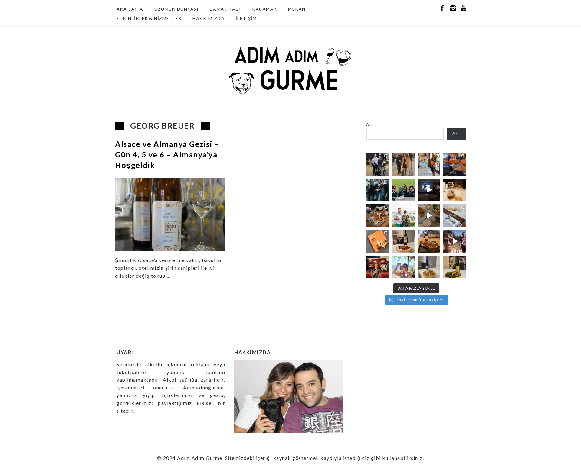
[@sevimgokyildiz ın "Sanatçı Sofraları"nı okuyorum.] (377, 241)
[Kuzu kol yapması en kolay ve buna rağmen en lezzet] (429, 241)
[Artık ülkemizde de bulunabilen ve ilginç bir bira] (454, 164)
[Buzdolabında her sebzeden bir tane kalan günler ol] (429, 267)
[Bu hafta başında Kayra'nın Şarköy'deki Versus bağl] (454, 241)
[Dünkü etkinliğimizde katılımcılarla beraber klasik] (377, 215)
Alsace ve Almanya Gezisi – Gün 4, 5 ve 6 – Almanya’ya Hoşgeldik (167, 154)
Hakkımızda (208, 18)
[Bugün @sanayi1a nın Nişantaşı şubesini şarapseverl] (377, 190)
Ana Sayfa (130, 8)
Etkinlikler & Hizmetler (149, 18)
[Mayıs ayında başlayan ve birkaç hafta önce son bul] (429, 164)
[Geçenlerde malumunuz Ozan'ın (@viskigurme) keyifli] (454, 190)
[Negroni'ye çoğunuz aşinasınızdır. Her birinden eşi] (377, 267)
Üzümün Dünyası (176, 8)
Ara (370, 124)
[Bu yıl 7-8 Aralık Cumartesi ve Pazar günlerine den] (403, 164)
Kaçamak (264, 8)
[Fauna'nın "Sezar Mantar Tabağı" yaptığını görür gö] (454, 215)
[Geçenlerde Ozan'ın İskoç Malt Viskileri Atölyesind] (429, 190)
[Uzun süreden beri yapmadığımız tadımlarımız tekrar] (403, 215)
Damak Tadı (225, 8)
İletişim (246, 18)
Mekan (297, 8)
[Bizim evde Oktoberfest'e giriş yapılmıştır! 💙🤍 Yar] (429, 215)
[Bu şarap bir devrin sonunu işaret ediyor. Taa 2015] (454, 267)
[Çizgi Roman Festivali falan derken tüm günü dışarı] (403, 241)
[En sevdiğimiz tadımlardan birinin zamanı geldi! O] (377, 164)
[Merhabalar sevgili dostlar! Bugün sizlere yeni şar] (403, 190)
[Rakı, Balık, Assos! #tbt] (403, 267)
